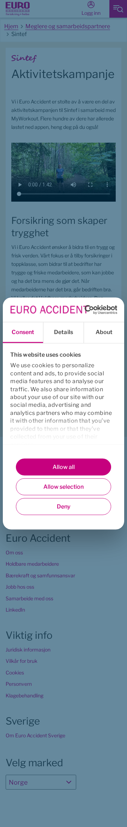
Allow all (64, 467)
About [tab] (104, 332)
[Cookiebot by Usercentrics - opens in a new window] (86, 309)
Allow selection (63, 486)
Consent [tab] (23, 332)
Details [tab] (63, 332)
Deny (64, 506)
